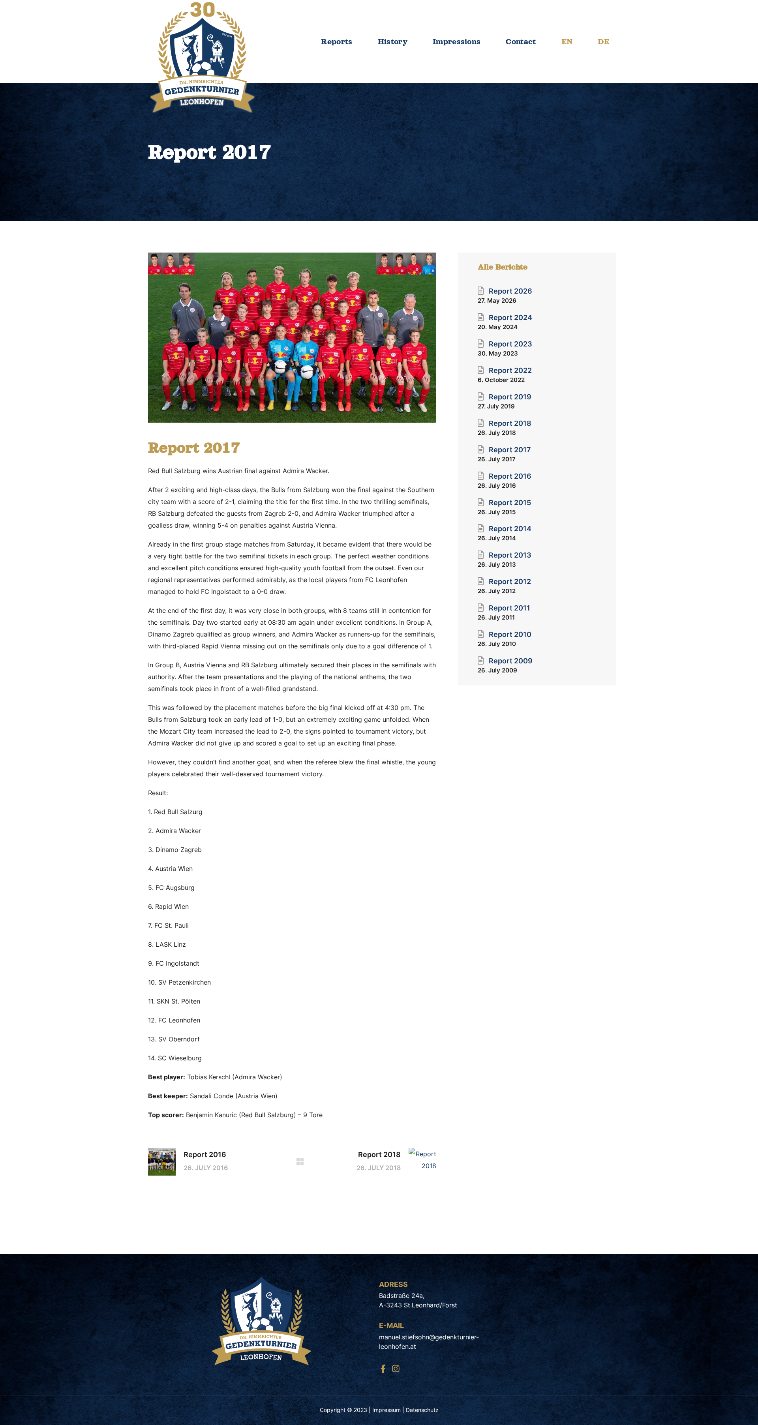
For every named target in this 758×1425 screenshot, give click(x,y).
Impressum (386, 1409)
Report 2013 (510, 555)
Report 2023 (510, 344)
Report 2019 (510, 397)
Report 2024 (510, 317)
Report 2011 (509, 608)
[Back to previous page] (300, 1161)
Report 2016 (510, 476)
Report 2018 (510, 423)
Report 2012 (510, 581)
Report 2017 (510, 450)
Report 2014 (510, 528)
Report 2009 (511, 661)
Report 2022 (510, 370)
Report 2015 (510, 502)
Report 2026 (510, 291)
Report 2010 (510, 634)
